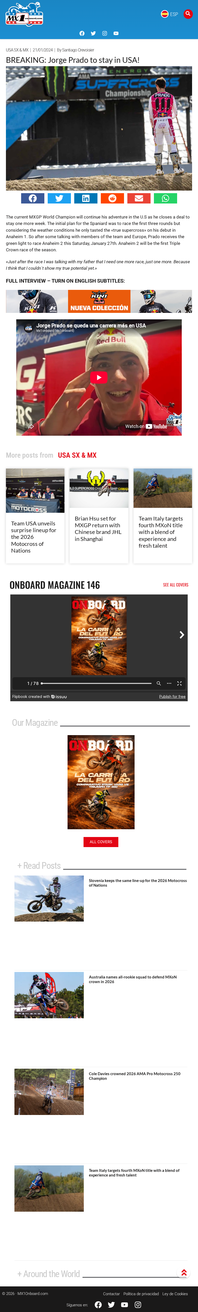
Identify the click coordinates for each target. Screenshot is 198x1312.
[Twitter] (93, 33)
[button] (32, 198)
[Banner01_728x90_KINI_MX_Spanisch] (99, 311)
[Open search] (188, 14)
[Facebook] (82, 33)
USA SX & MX (17, 50)
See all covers (175, 585)
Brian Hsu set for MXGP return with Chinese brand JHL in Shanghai (98, 528)
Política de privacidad (141, 1294)
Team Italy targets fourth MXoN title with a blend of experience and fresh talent (161, 532)
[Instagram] (104, 33)
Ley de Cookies (175, 1294)
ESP (174, 14)
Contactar (111, 1294)
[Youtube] (116, 33)
